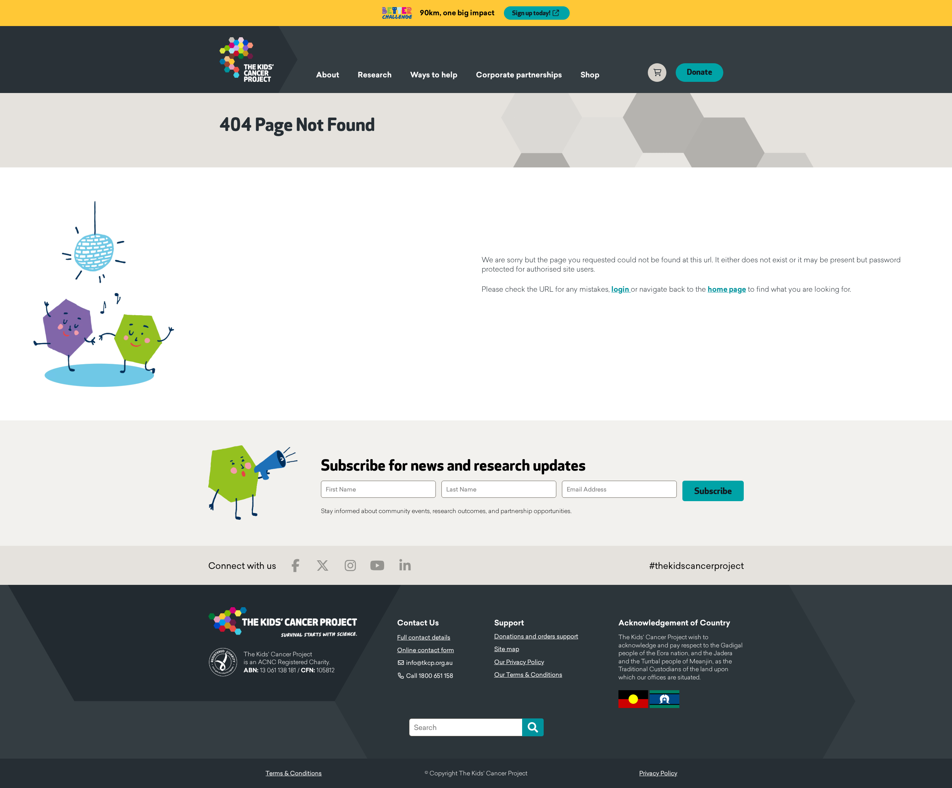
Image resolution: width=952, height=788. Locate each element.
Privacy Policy (658, 773)
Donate (699, 72)
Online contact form (425, 650)
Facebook (295, 566)
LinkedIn (405, 566)
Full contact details (423, 637)
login (621, 289)
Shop (589, 74)
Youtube (377, 566)
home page (727, 289)
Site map (506, 649)
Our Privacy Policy (519, 662)
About (327, 74)
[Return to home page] (258, 59)
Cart (657, 72)
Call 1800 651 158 (429, 676)
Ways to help (433, 74)
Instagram (350, 566)
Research (375, 74)
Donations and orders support (536, 636)
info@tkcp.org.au (429, 663)
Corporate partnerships (519, 74)
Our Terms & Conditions (528, 674)
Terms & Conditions (294, 773)
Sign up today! (531, 13)
